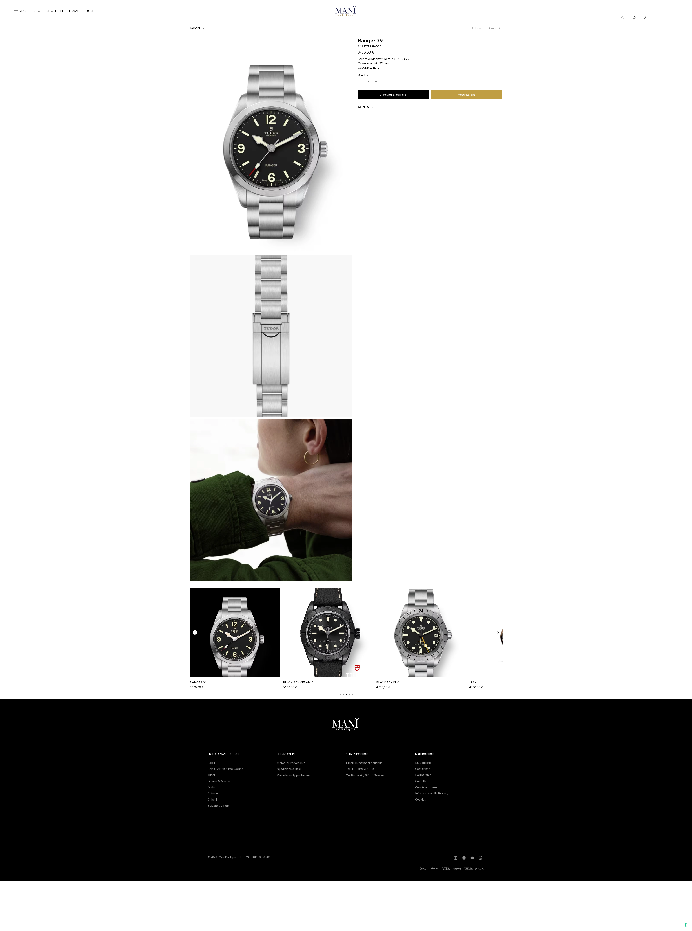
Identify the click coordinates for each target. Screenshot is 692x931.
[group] (346, 638)
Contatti (420, 781)
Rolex (211, 762)
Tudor (211, 775)
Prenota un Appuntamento (294, 775)
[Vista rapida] (235, 632)
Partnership (423, 775)
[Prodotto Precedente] (195, 632)
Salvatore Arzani (219, 805)
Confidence (422, 768)
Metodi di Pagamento (291, 762)
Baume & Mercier (220, 781)
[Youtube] (472, 858)
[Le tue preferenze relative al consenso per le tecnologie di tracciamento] (685, 924)
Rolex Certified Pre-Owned (225, 768)
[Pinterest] (368, 107)
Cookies (420, 799)
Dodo (211, 787)
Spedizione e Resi (289, 769)
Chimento (214, 793)
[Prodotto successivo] (498, 632)
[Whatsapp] (480, 858)
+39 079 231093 (363, 769)
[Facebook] (364, 107)
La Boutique (423, 762)
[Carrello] (634, 17)
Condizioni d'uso (426, 787)
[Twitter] (372, 107)
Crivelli (212, 799)
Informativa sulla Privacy (431, 793)
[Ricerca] (622, 17)
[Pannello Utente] (645, 17)
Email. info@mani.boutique (364, 762)
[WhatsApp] (359, 107)
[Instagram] (456, 858)
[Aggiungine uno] (375, 81)
